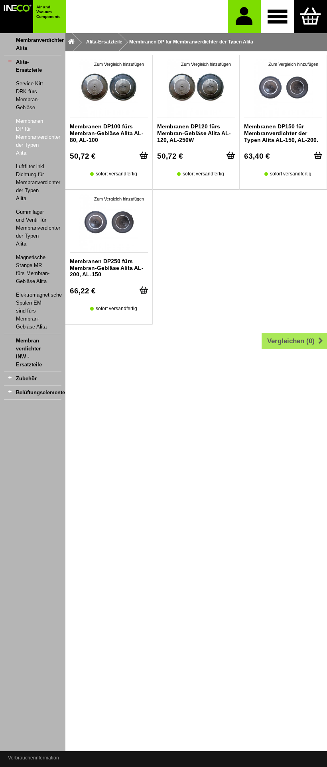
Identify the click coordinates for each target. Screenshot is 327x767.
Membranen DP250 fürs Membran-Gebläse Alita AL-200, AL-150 (107, 268)
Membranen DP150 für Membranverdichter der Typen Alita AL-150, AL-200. (281, 133)
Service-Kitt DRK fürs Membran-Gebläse (29, 95)
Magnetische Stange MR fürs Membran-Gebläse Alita (32, 269)
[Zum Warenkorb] (310, 16)
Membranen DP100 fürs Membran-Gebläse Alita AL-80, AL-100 (107, 133)
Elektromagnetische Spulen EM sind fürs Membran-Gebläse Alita (38, 311)
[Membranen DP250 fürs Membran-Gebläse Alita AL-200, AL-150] (109, 223)
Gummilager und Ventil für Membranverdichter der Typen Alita (38, 228)
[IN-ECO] (16, 16)
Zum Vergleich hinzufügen (119, 64)
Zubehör (26, 379)
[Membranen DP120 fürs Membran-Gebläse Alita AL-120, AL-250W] (196, 88)
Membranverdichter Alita (38, 44)
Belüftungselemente (38, 392)
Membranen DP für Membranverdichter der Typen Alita (38, 137)
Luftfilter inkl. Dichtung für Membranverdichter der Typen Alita (38, 182)
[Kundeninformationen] (244, 16)
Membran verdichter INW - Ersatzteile (29, 353)
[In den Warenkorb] (144, 153)
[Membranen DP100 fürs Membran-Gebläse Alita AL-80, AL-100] (109, 88)
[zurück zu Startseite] (71, 42)
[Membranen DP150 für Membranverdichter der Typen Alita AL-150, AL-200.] (283, 88)
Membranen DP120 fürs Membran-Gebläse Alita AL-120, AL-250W (194, 133)
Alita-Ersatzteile (29, 66)
